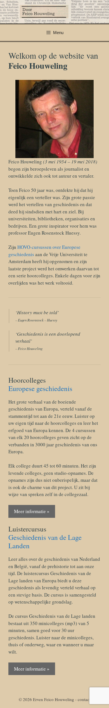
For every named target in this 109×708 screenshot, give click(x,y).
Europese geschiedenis (40, 388)
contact (84, 699)
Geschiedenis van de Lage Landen (45, 541)
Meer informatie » (31, 511)
